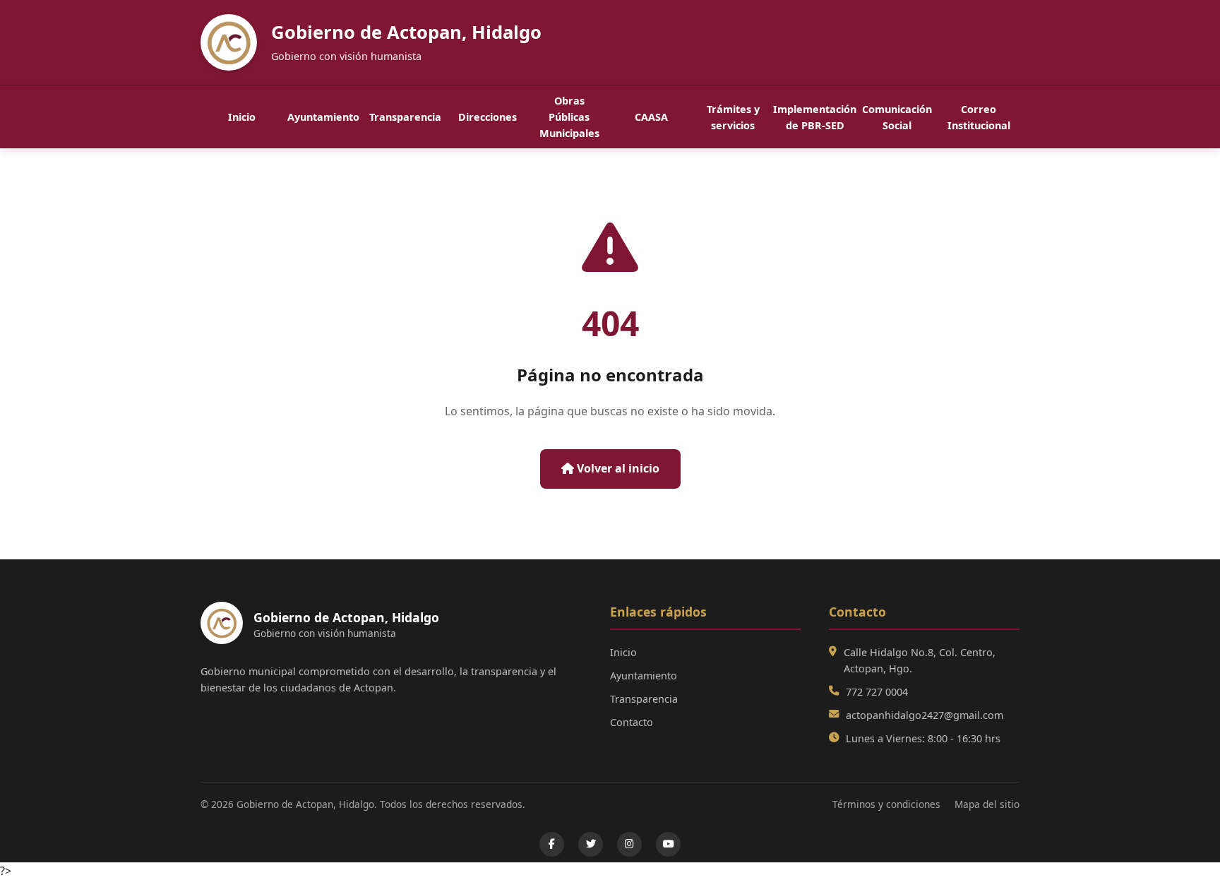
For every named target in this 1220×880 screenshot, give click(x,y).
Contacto (631, 722)
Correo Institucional (978, 117)
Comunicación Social (897, 117)
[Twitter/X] (590, 844)
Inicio (242, 117)
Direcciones (487, 117)
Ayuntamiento (323, 117)
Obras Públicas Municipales (569, 117)
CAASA (651, 117)
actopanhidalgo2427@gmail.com (924, 715)
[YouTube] (668, 844)
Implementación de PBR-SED (815, 117)
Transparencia (405, 117)
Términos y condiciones (886, 804)
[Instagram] (629, 844)
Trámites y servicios (733, 117)
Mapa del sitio (987, 804)
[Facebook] (551, 844)
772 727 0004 (877, 691)
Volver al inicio (616, 468)
